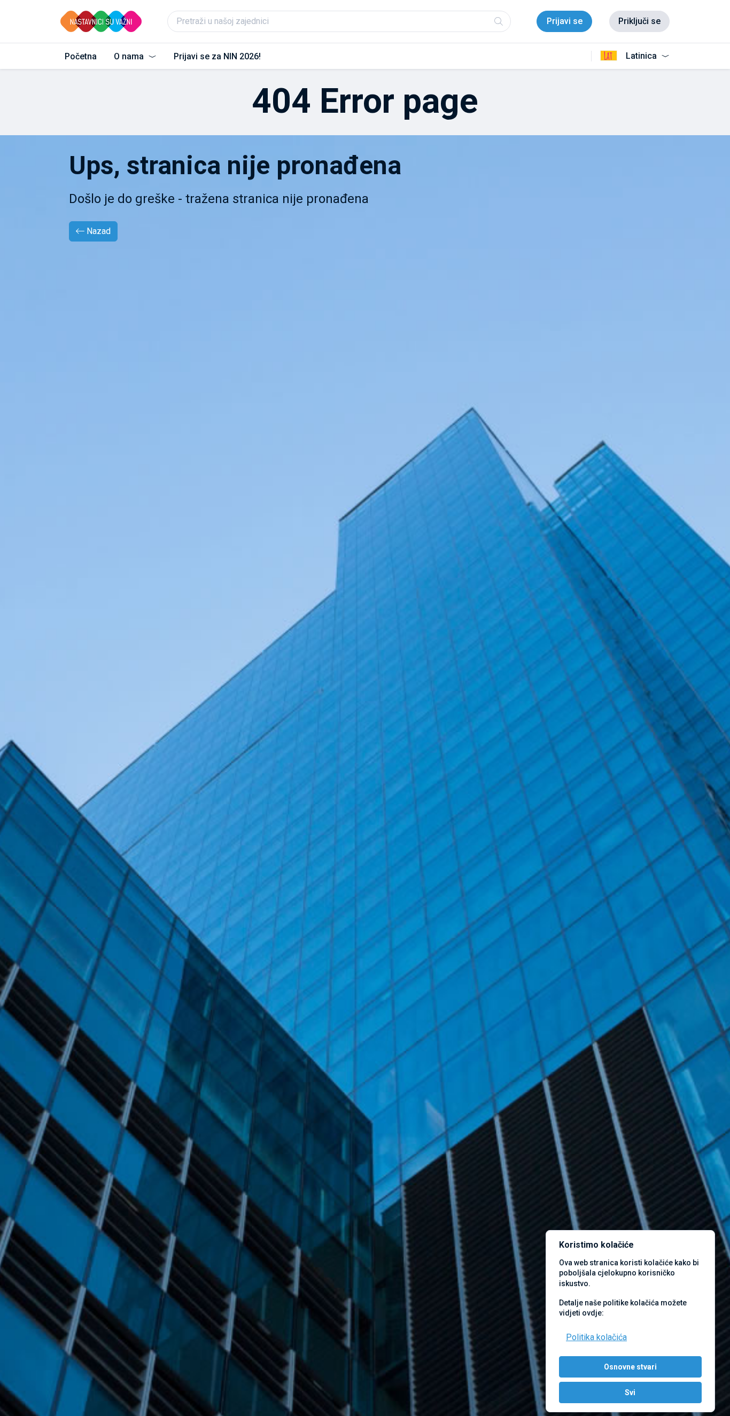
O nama (130, 56)
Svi (630, 1392)
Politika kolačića (596, 1337)
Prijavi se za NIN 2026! (217, 56)
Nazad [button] (99, 231)
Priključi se (639, 21)
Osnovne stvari (630, 1367)
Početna (81, 56)
